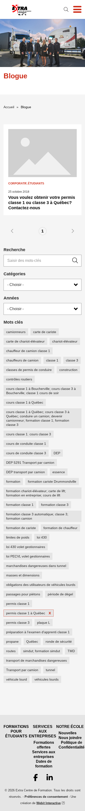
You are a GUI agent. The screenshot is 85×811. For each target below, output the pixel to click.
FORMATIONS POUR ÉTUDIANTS (16, 731)
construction (68, 370)
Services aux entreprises (43, 754)
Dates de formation (43, 763)
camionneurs (16, 332)
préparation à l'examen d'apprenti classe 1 (38, 632)
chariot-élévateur (64, 341)
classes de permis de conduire (29, 370)
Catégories (15, 274)
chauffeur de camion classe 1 (28, 351)
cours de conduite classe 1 (26, 444)
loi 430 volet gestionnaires (25, 547)
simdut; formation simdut (41, 651)
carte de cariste (44, 332)
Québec (32, 641)
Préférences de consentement (46, 796)
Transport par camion (22, 670)
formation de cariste (21, 528)
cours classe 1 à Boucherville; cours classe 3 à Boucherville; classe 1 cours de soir (41, 391)
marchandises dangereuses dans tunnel (36, 566)
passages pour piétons (23, 594)
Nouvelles (67, 733)
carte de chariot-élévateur (25, 341)
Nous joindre (70, 738)
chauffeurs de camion (22, 360)
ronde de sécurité (59, 641)
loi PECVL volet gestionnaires (28, 556)
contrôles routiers (19, 379)
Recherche (14, 249)
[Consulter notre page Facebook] (35, 777)
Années (11, 298)
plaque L (43, 622)
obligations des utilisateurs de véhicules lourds (40, 585)
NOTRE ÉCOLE (70, 727)
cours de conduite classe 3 (26, 453)
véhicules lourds (46, 679)
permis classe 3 (18, 622)
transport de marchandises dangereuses (36, 660)
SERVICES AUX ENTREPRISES (42, 731)
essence (58, 472)
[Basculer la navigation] (77, 9)
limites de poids (17, 537)
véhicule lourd (16, 679)
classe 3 (72, 360)
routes (11, 651)
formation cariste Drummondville (52, 481)
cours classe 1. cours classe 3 (28, 434)
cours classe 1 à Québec (24, 402)
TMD (71, 651)
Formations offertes (44, 744)
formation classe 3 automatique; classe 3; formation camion (37, 516)
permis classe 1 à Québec (25, 613)
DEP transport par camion (25, 472)
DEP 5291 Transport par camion (30, 462)
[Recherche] (75, 260)
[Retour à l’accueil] (21, 9)
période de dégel (60, 594)
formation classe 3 (54, 505)
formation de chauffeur (60, 528)
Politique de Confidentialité (72, 744)
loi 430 (42, 537)
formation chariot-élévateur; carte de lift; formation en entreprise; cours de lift (36, 493)
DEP (57, 453)
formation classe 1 (20, 505)
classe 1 (52, 360)
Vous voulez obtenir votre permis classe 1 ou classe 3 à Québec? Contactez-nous (41, 202)
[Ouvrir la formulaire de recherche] (66, 9)
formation (13, 481)
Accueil (9, 107)
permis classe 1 (18, 604)
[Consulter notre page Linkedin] (49, 777)
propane (12, 641)
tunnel (50, 670)
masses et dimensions (22, 575)
